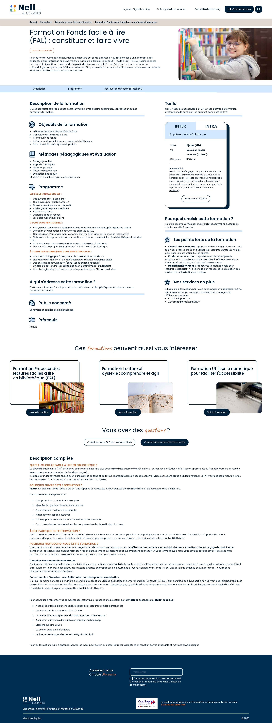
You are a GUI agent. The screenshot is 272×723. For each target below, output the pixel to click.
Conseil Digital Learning (207, 9)
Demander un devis (196, 198)
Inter (180, 126)
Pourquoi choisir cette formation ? (123, 88)
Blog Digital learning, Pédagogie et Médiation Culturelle (53, 708)
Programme (75, 88)
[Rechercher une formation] (258, 9)
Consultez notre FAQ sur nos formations (109, 442)
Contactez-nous (241, 9)
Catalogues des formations (172, 9)
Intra (211, 126)
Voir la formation (39, 412)
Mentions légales (32, 718)
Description (39, 88)
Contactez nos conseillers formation (164, 442)
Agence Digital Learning (136, 9)
